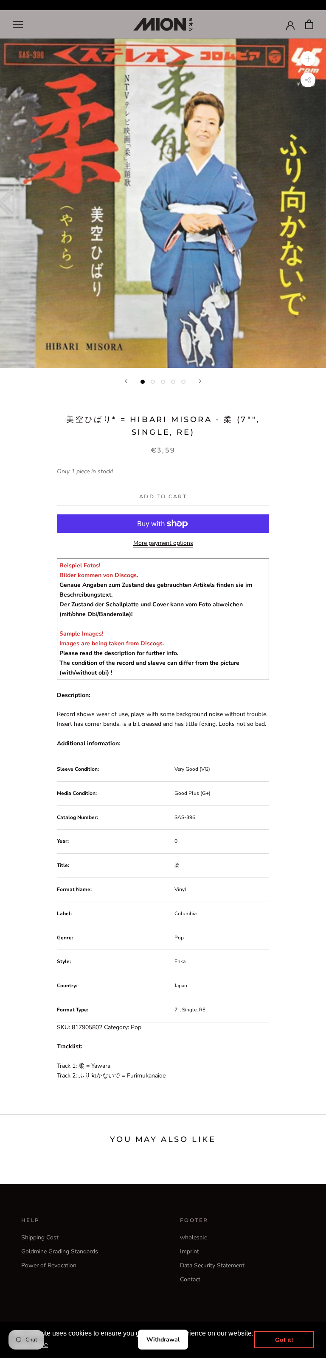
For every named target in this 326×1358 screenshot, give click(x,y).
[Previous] (126, 381)
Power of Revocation (48, 1265)
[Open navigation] (18, 24)
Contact (190, 1279)
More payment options (163, 543)
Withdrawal (163, 1340)
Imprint (189, 1251)
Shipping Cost (40, 1237)
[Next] (200, 381)
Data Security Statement (212, 1265)
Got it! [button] (284, 1339)
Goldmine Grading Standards (59, 1251)
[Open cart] (309, 24)
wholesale (193, 1237)
